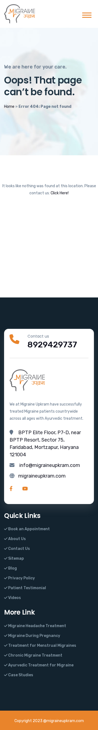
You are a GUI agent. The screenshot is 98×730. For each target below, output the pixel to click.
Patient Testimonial (26, 588)
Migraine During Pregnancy (33, 635)
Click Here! (60, 193)
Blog (12, 568)
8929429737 (52, 345)
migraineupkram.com (42, 476)
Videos (14, 597)
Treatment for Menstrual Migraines (41, 645)
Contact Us (18, 548)
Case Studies (20, 675)
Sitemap (15, 558)
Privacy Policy (21, 578)
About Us (16, 539)
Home (9, 106)
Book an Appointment (28, 529)
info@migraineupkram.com (49, 465)
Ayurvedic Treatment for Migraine (40, 665)
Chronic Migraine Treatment (34, 655)
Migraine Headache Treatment (36, 626)
